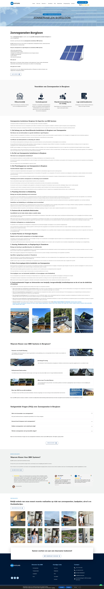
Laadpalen (35, 573)
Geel (68, 303)
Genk (22, 303)
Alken (56, 303)
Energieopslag (67, 3)
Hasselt (18, 303)
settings (53, 587)
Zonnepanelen (35, 568)
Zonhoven (28, 303)
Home (33, 3)
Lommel (36, 303)
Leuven (14, 304)
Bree (34, 303)
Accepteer (61, 587)
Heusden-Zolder (74, 301)
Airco (34, 576)
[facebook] (12, 578)
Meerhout (78, 303)
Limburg (55, 301)
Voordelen (50, 3)
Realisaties (59, 3)
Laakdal (74, 303)
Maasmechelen (45, 303)
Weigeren (68, 587)
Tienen (23, 304)
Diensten (44, 3)
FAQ (55, 3)
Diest (21, 304)
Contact (73, 3)
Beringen (24, 303)
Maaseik (40, 303)
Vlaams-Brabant (60, 301)
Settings (75, 587)
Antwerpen (67, 301)
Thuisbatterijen (36, 570)
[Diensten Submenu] (46, 3)
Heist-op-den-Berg (88, 303)
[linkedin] (18, 578)
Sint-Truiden (64, 303)
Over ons (38, 3)
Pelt (32, 303)
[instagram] (15, 578)
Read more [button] (77, 484)
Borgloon (59, 303)
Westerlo (82, 303)
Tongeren (50, 303)
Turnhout (70, 303)
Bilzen (53, 303)
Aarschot (17, 304)
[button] (93, 480)
